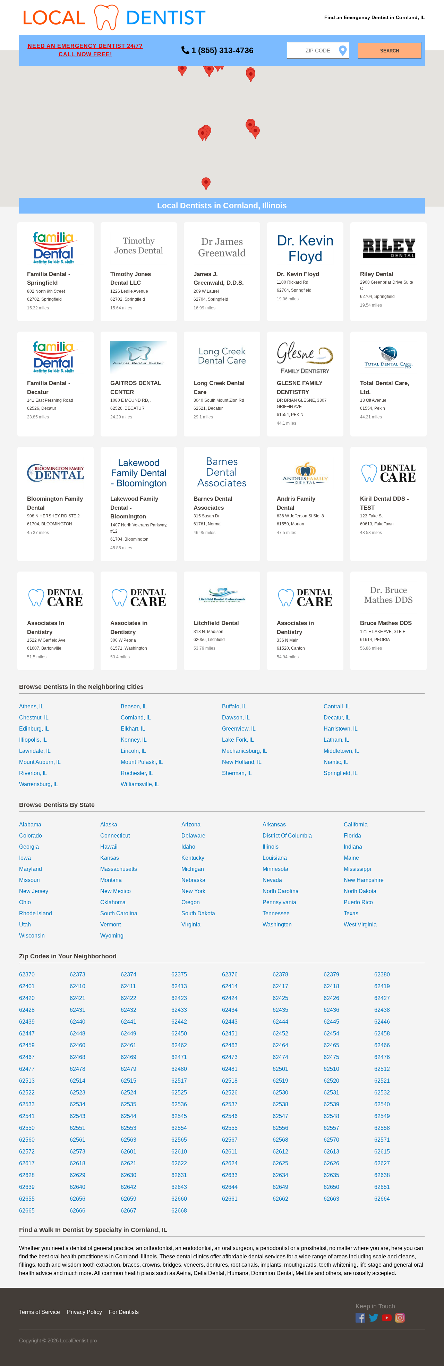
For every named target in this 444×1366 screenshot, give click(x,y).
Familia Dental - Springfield (48, 278)
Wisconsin (32, 936)
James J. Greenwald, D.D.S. (219, 278)
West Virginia (360, 924)
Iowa (25, 858)
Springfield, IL (341, 773)
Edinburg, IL (34, 729)
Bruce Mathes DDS (386, 623)
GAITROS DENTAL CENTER (135, 387)
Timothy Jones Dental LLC (130, 278)
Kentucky (192, 858)
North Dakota (360, 891)
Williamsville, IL (140, 784)
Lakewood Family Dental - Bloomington (134, 507)
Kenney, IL (134, 740)
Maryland (30, 869)
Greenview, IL (239, 729)
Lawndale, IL (35, 751)
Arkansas (274, 824)
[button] (202, 134)
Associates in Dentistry (128, 627)
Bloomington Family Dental (55, 503)
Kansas (109, 858)
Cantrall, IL (337, 706)
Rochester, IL (137, 773)
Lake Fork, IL (238, 740)
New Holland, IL (242, 762)
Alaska (108, 824)
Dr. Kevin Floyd (298, 274)
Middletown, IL (341, 751)
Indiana (353, 847)
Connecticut (115, 836)
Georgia (29, 847)
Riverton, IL (33, 773)
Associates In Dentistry (45, 627)
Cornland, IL (136, 718)
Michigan (192, 869)
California (356, 824)
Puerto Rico (358, 902)
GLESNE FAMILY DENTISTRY (300, 387)
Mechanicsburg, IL (244, 751)
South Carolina (118, 913)
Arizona (190, 824)
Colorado (30, 836)
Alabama (30, 824)
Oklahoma (113, 902)
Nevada (272, 880)
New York (193, 891)
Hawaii (109, 847)
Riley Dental (376, 274)
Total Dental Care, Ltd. (384, 387)
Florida (352, 836)
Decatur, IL (337, 718)
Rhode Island (35, 913)
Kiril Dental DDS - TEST (384, 503)
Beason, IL (134, 706)
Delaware (193, 836)
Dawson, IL (236, 718)
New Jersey (33, 891)
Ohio (25, 902)
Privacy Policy (84, 1312)
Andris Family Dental (296, 503)
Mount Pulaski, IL (142, 762)
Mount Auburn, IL (40, 762)
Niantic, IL (336, 762)
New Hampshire (364, 880)
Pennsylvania (279, 902)
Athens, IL (31, 706)
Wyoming (111, 936)
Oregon (190, 902)
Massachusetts (118, 869)
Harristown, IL (341, 729)
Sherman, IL (237, 773)
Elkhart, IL (133, 729)
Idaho (188, 847)
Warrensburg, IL (38, 784)
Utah (25, 924)
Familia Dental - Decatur (48, 387)
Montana (111, 880)
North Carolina (281, 891)
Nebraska (193, 880)
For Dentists (124, 1312)
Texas (351, 913)
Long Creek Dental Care (219, 387)
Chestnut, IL (34, 718)
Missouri (29, 880)
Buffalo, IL (234, 706)
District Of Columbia (287, 836)
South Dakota (198, 913)
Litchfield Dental (216, 623)
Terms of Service (39, 1312)
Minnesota (275, 869)
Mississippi (357, 869)
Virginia (190, 924)
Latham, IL (336, 740)
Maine (351, 858)
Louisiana (275, 858)
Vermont (110, 924)
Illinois (271, 847)
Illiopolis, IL (33, 740)
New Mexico (115, 891)
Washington (277, 924)
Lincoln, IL (133, 751)
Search (389, 50)
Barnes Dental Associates (213, 503)
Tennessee (276, 913)
